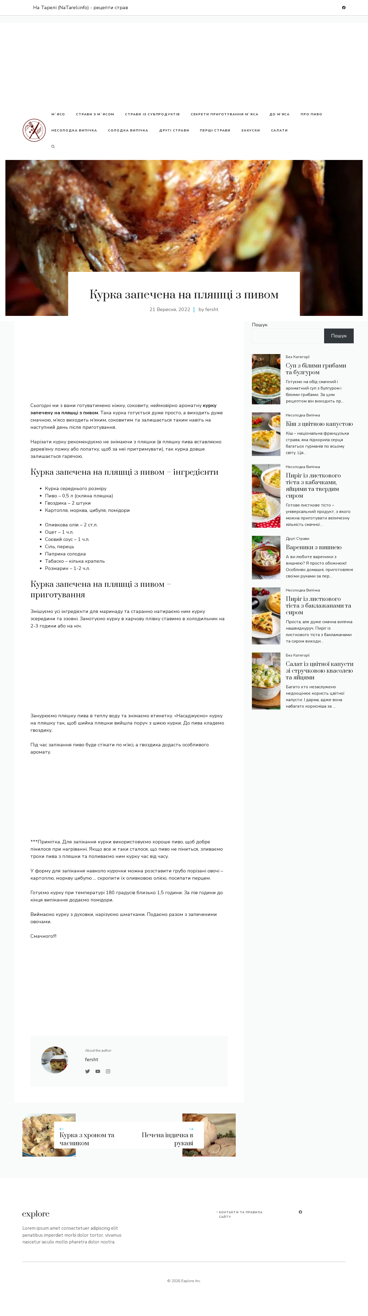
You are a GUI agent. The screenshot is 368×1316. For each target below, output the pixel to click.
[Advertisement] (184, 60)
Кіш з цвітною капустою (319, 424)
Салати (279, 130)
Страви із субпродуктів (152, 114)
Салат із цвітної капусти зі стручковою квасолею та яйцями (319, 671)
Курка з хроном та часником (87, 1139)
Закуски (250, 130)
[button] (53, 146)
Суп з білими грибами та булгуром (316, 369)
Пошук (260, 325)
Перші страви (215, 130)
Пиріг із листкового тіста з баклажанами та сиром (318, 605)
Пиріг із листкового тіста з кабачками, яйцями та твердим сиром (313, 486)
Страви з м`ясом (95, 114)
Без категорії (298, 356)
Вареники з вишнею (314, 547)
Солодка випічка (128, 130)
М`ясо (58, 114)
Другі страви (174, 130)
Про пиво (311, 114)
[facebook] (344, 7)
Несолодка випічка (74, 130)
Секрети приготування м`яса (225, 114)
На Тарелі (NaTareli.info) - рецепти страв (80, 7)
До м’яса (279, 114)
